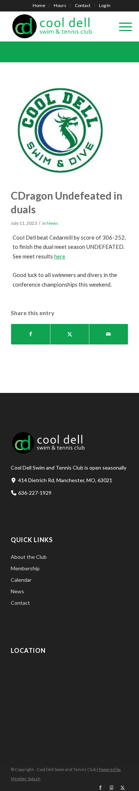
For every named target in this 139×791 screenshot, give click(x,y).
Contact (82, 5)
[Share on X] (69, 334)
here (59, 256)
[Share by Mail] (108, 334)
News (52, 223)
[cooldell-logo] (58, 26)
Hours (60, 5)
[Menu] (122, 26)
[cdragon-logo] (60, 130)
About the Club (29, 557)
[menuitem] (39, 5)
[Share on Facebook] (30, 334)
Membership (25, 568)
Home (39, 5)
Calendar (21, 580)
